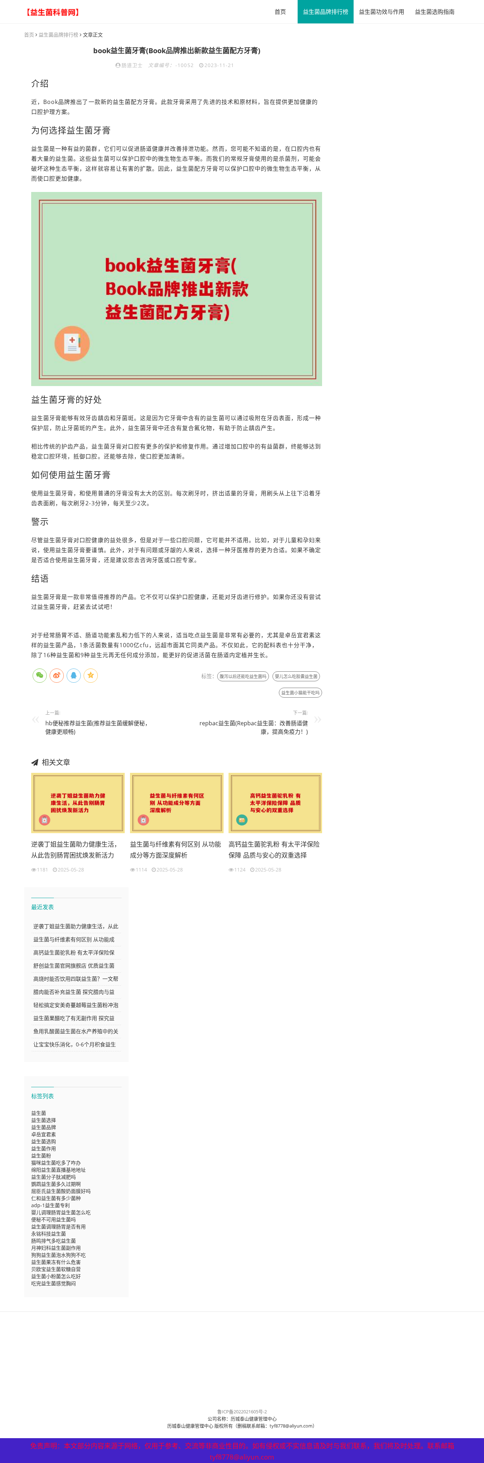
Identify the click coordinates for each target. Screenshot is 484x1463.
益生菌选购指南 (435, 12)
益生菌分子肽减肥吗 (53, 1176)
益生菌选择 (43, 1120)
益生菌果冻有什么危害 (56, 1262)
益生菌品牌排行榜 (325, 12)
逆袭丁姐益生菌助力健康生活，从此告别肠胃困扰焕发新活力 (75, 850)
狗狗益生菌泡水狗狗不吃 (58, 1255)
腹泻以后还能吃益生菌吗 (243, 676)
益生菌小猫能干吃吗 (300, 693)
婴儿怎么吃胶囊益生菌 (296, 676)
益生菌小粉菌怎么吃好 (56, 1276)
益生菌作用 (43, 1148)
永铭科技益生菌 (48, 1233)
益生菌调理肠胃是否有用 (58, 1226)
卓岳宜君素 (43, 1134)
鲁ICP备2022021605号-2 (242, 1411)
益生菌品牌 (43, 1127)
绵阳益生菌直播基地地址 (58, 1169)
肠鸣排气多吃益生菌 (53, 1240)
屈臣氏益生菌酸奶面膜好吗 (61, 1191)
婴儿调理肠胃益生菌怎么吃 (61, 1212)
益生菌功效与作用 (381, 12)
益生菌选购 (43, 1141)
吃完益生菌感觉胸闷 (53, 1283)
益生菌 (38, 1113)
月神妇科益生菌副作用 (56, 1247)
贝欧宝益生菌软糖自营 (56, 1269)
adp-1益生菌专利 (50, 1205)
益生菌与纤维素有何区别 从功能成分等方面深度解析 (175, 850)
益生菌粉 (41, 1155)
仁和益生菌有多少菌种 (56, 1198)
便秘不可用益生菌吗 (53, 1219)
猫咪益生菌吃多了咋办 (56, 1162)
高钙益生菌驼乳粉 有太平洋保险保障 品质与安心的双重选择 (274, 850)
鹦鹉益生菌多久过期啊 (56, 1184)
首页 (280, 12)
